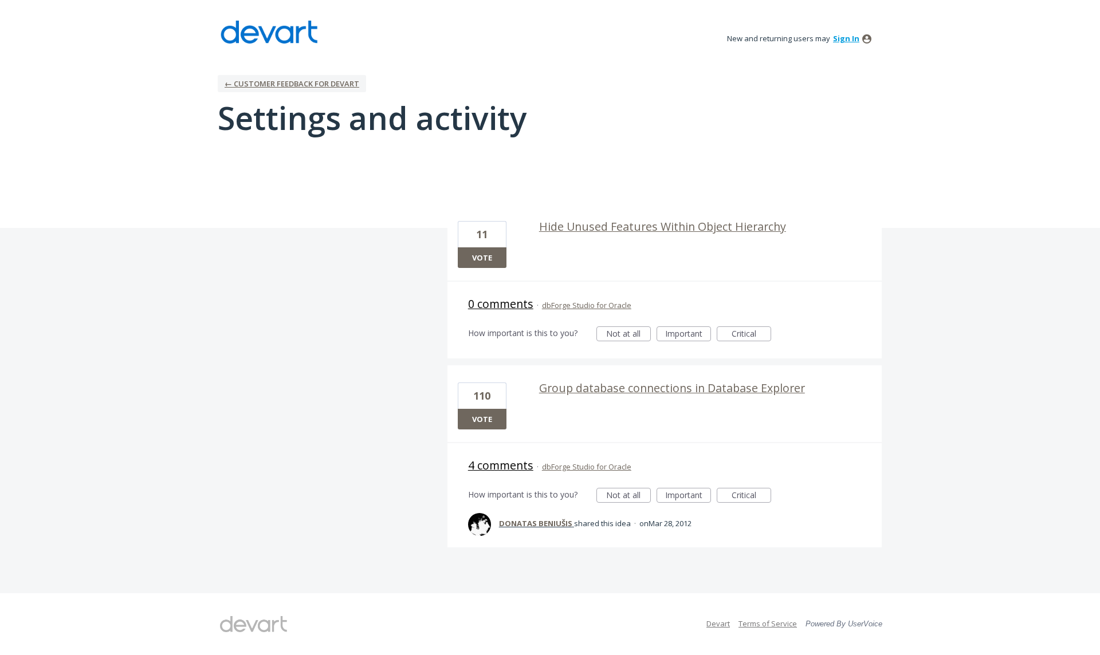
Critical (751, 334)
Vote (482, 257)
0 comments (500, 303)
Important (688, 334)
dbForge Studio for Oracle (586, 305)
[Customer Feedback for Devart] (269, 32)
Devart (718, 623)
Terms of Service (767, 623)
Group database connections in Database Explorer (672, 388)
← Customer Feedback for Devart (292, 83)
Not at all (628, 334)
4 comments (500, 465)
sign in (846, 38)
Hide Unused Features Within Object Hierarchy (662, 226)
